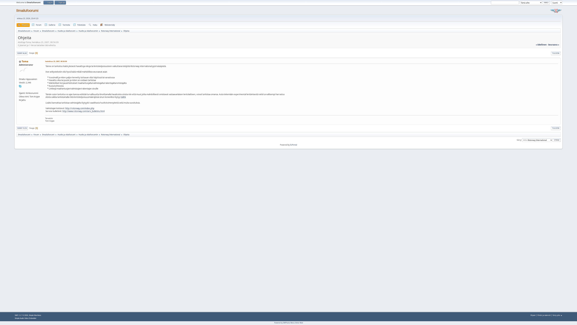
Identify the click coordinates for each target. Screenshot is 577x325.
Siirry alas (22, 53)
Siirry (519, 140)
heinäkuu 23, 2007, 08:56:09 (56, 61)
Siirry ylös (22, 128)
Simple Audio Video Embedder (25, 318)
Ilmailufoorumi (27, 10)
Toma (25, 61)
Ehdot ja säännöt (544, 315)
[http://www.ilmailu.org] (20, 89)
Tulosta (555, 53)
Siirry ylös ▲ (557, 315)
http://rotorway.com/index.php (79, 108)
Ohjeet (533, 315)
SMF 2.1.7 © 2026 (21, 315)
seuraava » (553, 44)
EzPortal (293, 145)
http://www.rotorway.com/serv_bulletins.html (83, 111)
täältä (123, 97)
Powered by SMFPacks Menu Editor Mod (288, 323)
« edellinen (541, 44)
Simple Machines (35, 315)
